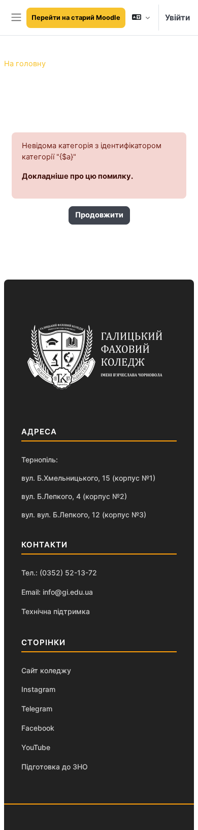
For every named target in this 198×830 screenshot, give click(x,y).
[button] (140, 17)
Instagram (38, 689)
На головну (25, 63)
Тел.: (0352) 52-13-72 (59, 572)
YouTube (35, 747)
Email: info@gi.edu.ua (57, 592)
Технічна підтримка (55, 611)
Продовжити (99, 214)
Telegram (36, 708)
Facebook (37, 728)
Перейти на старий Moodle (75, 17)
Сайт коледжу (46, 670)
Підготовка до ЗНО (54, 766)
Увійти (177, 17)
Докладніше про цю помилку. (77, 176)
